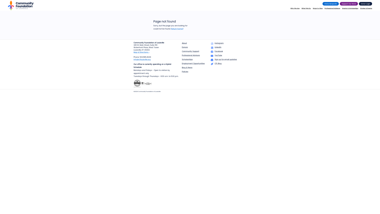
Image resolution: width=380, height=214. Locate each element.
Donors (185, 47)
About (184, 43)
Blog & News (187, 67)
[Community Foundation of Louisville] (21, 5)
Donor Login (365, 4)
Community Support (190, 51)
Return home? (177, 29)
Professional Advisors (191, 55)
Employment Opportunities (193, 63)
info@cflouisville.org (142, 59)
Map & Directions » (141, 52)
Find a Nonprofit (330, 4)
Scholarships (187, 59)
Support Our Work (349, 4)
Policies (185, 71)
